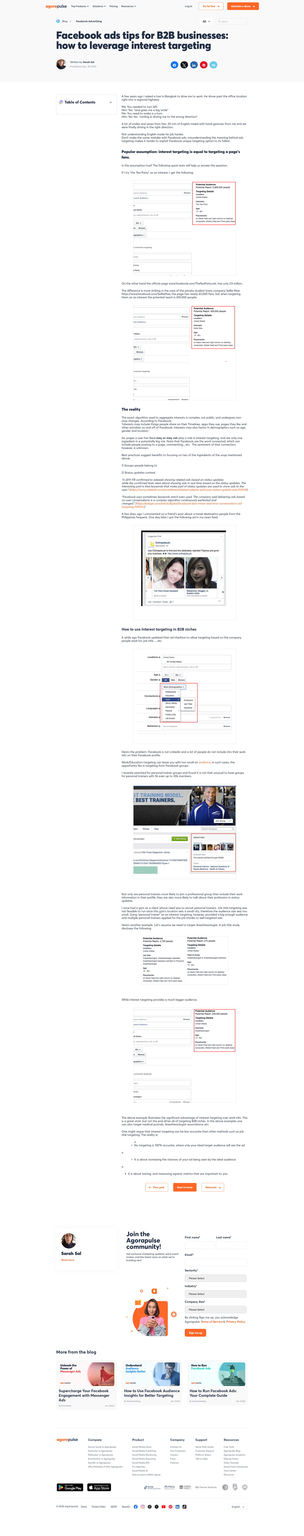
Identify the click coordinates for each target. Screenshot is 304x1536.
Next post (211, 1187)
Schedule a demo (241, 6)
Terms (84, 1506)
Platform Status (203, 1454)
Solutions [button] (98, 6)
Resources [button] (127, 6)
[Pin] (203, 65)
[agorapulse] (56, 6)
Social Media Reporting (144, 1458)
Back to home (185, 1187)
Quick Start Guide (204, 1446)
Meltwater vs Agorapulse (100, 1454)
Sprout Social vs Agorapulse (102, 1446)
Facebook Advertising (89, 21)
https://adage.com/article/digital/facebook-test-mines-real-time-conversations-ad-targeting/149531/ (182, 505)
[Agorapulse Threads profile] (150, 1506)
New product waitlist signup (146, 1474)
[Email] (213, 65)
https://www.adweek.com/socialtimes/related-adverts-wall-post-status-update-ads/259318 (188, 489)
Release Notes (231, 1458)
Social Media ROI (141, 1462)
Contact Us (175, 1446)
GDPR (114, 1506)
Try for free (209, 6)
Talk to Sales (201, 1458)
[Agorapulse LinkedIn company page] (177, 1506)
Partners (174, 1462)
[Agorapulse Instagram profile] (143, 1506)
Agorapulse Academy (234, 1454)
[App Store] (99, 1487)
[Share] (174, 65)
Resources (229, 1474)
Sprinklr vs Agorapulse (99, 1462)
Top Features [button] (78, 6)
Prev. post (158, 1187)
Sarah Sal (71, 1253)
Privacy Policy (99, 1506)
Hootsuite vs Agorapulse (100, 1450)
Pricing (114, 6)
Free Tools (229, 1446)
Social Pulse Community (236, 1466)
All (204, 21)
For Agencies (138, 1466)
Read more (67, 1259)
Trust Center (230, 1470)
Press (173, 1458)
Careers (174, 1454)
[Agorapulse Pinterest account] (170, 1506)
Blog (64, 21)
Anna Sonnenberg (133, 1401)
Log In (188, 6)
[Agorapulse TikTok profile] (184, 1506)
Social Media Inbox (141, 1446)
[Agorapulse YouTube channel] (163, 1506)
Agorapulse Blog (232, 1450)
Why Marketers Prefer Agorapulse (105, 1466)
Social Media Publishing (144, 1450)
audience (205, 762)
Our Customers (178, 1450)
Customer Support (204, 1450)
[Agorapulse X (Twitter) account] (156, 1506)
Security (126, 1506)
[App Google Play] (70, 1487)
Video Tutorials (231, 1462)
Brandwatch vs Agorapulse (101, 1458)
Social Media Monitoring (144, 1454)
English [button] (236, 1506)
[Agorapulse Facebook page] (136, 1506)
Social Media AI (140, 1470)
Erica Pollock (66, 1406)
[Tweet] (184, 65)
